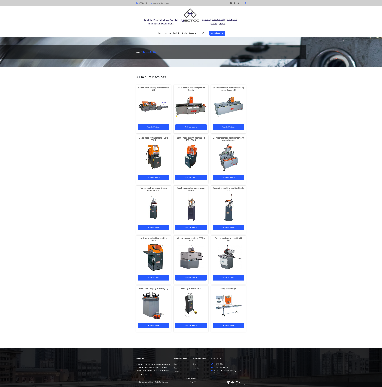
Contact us (192, 33)
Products (176, 33)
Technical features (153, 127)
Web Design (234, 384)
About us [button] (140, 359)
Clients (184, 33)
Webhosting (241, 384)
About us (168, 33)
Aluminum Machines (149, 52)
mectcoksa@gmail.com (161, 3)
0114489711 (143, 3)
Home (160, 33)
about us (176, 368)
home (138, 52)
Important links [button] (180, 359)
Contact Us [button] (216, 359)
